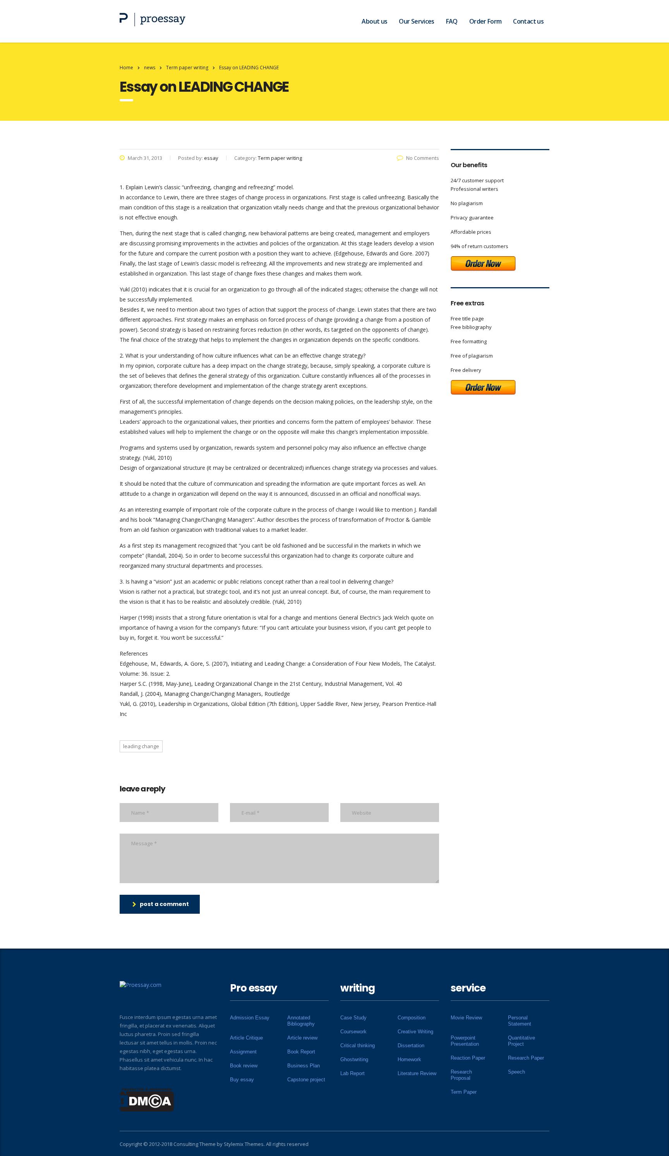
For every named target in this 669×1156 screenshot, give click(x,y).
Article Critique (246, 1038)
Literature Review (417, 1073)
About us (374, 21)
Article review (302, 1038)
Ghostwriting (354, 1059)
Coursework (353, 1031)
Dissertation (411, 1045)
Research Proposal (461, 1075)
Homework (409, 1059)
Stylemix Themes (244, 1144)
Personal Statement (519, 1021)
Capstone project (306, 1079)
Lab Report (352, 1073)
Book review (243, 1066)
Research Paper (526, 1058)
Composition (411, 1018)
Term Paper (464, 1092)
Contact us (528, 21)
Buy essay (242, 1079)
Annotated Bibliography (301, 1021)
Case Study (353, 1018)
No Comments (422, 157)
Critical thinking (357, 1045)
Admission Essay (249, 1018)
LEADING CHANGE (141, 746)
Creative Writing (415, 1031)
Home (126, 67)
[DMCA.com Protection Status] (147, 1099)
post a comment (164, 904)
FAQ (452, 21)
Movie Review (466, 1018)
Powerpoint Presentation (465, 1041)
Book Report (301, 1052)
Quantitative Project (521, 1041)
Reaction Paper (468, 1058)
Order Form (485, 21)
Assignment (243, 1052)
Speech (516, 1072)
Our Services (416, 21)
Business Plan (303, 1066)
